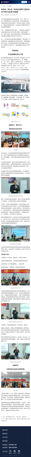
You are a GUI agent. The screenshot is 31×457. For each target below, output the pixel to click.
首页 (4, 6)
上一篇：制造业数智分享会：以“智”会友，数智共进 (13, 416)
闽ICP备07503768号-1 (23, 455)
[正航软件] (5, 2)
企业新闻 (9, 6)
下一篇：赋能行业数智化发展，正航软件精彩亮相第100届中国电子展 (15, 419)
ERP (9, 393)
